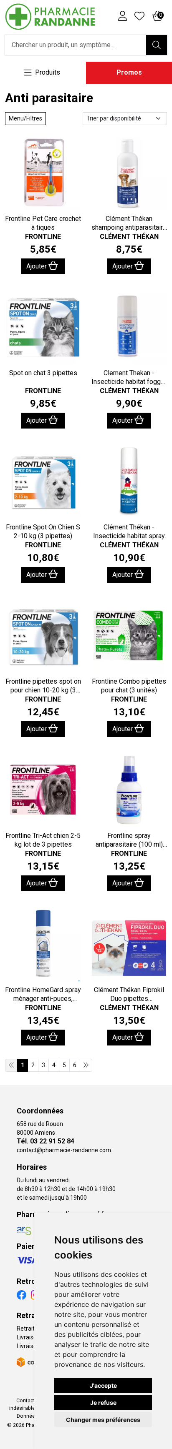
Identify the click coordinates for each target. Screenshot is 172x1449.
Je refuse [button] (103, 1402)
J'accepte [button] (103, 1385)
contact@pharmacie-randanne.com (64, 1150)
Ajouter (37, 266)
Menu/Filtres (25, 118)
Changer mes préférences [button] (103, 1419)
